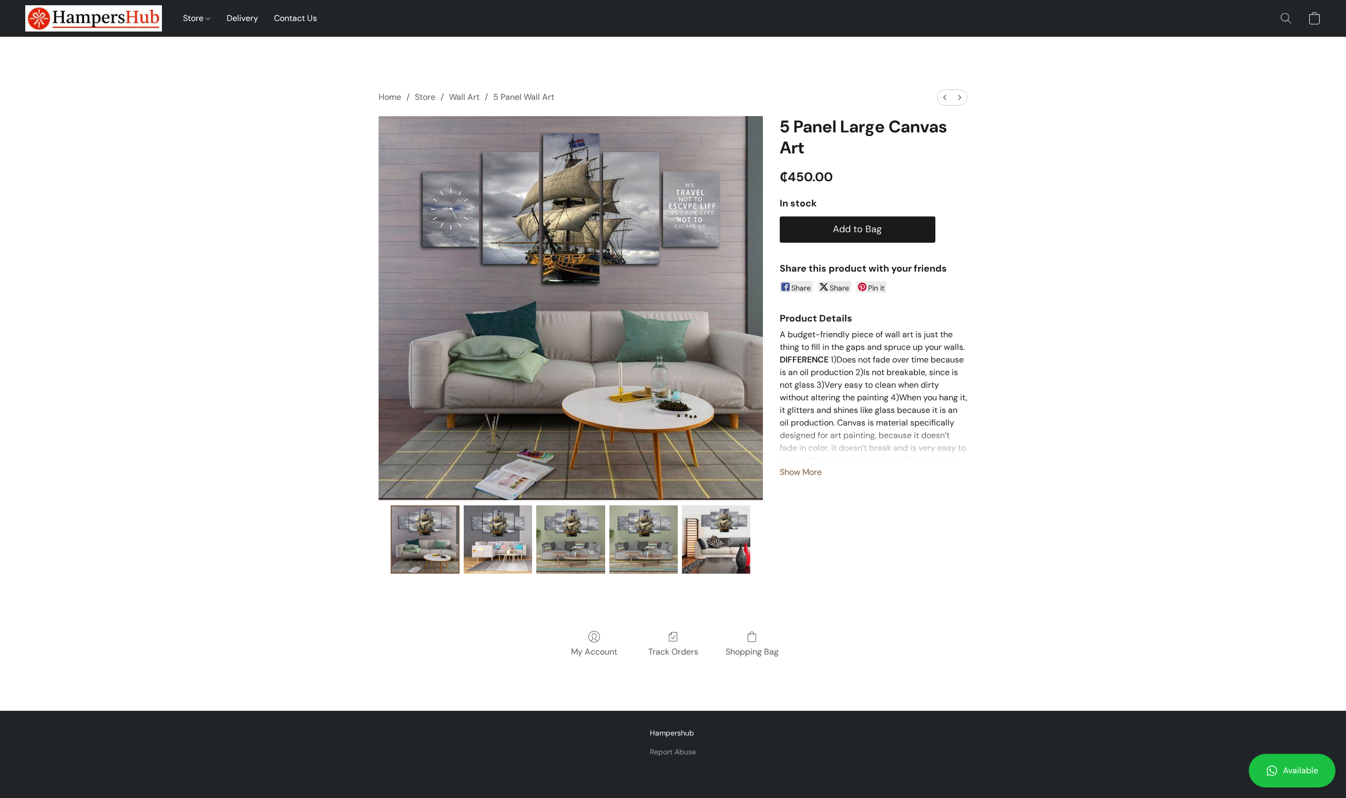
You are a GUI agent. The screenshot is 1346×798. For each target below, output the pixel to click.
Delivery (242, 18)
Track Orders (673, 651)
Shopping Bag (752, 651)
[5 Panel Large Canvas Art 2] (570, 539)
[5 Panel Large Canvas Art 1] (498, 539)
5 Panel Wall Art (523, 96)
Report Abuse (673, 751)
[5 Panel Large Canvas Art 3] (643, 539)
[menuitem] (944, 97)
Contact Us (295, 18)
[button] (1292, 770)
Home (390, 96)
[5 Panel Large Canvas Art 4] (716, 539)
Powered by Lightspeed (673, 769)
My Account (594, 651)
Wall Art (464, 96)
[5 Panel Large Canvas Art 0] (425, 539)
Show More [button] (801, 472)
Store (194, 18)
